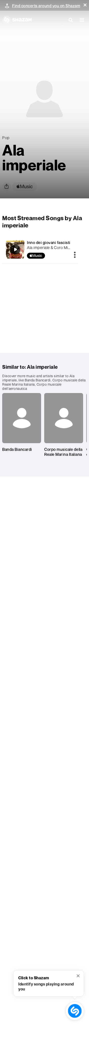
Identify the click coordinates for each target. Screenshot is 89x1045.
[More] (75, 255)
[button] (85, 4)
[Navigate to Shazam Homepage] (17, 20)
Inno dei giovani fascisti (48, 242)
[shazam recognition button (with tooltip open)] (75, 1011)
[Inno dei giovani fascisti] (15, 249)
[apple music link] (24, 186)
